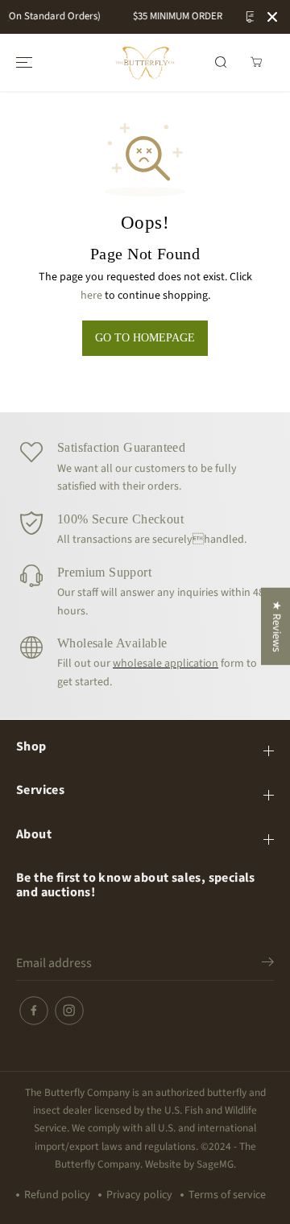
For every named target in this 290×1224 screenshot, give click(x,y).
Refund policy (57, 1195)
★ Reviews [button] (276, 626)
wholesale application (165, 663)
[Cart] (256, 62)
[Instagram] (69, 1010)
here (91, 295)
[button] (21, 63)
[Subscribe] (268, 964)
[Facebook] (34, 1010)
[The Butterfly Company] (145, 63)
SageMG (215, 1164)
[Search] (220, 62)
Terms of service (227, 1195)
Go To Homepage (145, 338)
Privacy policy (139, 1195)
